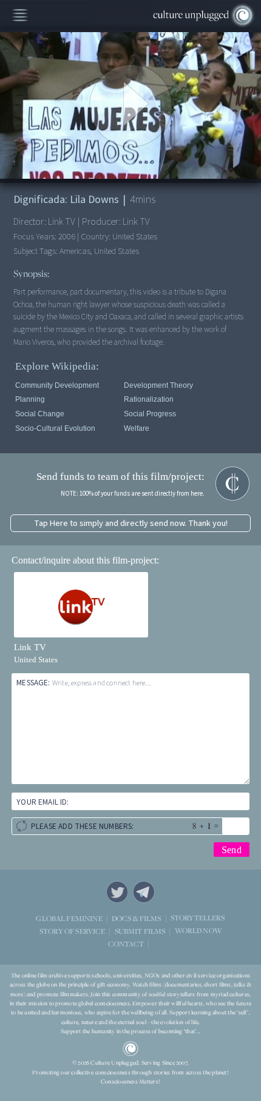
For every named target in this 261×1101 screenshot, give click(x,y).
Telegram (144, 892)
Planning (30, 399)
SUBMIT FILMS (140, 931)
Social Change (39, 414)
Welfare (136, 428)
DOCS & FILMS (136, 918)
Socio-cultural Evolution (55, 428)
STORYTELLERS (198, 918)
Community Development (57, 385)
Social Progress (150, 414)
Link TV (30, 647)
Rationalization (149, 399)
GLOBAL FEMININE (69, 918)
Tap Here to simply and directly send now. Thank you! (131, 523)
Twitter (117, 892)
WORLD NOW (198, 931)
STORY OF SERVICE (72, 931)
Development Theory (158, 385)
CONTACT (126, 943)
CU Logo (130, 1049)
